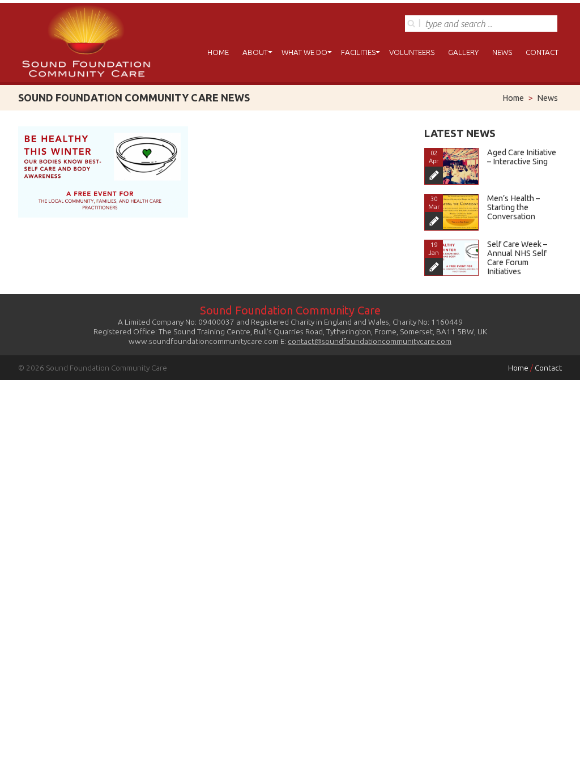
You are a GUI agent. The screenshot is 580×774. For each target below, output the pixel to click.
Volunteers (411, 52)
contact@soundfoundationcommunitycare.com (369, 341)
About (255, 52)
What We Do (304, 52)
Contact (542, 52)
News (502, 52)
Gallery (463, 52)
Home (218, 52)
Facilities (358, 52)
